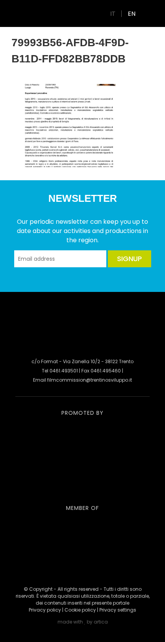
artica (101, 622)
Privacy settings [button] (117, 610)
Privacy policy (45, 610)
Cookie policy (80, 610)
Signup (129, 258)
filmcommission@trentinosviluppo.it (89, 380)
